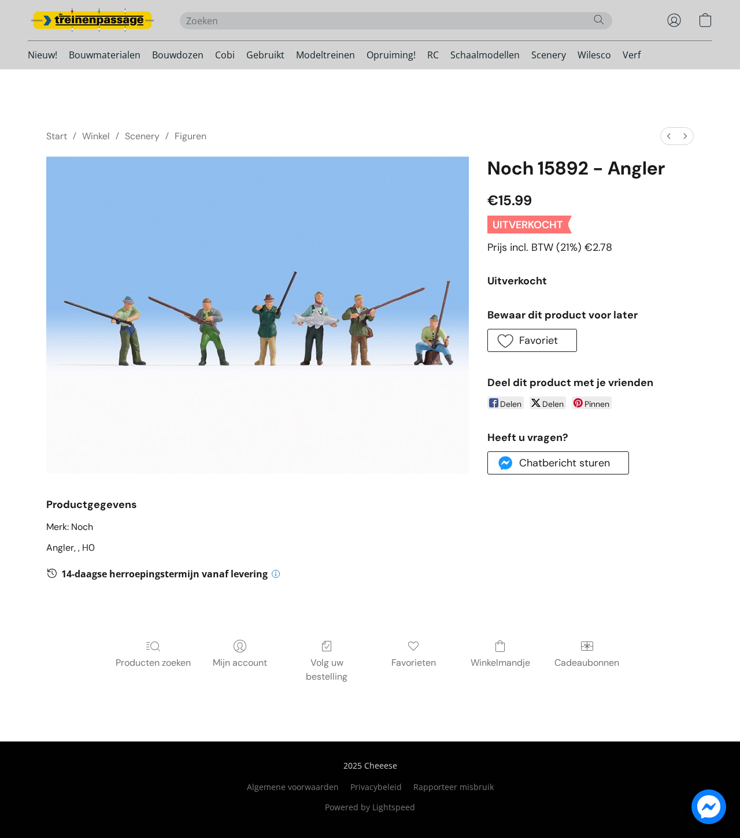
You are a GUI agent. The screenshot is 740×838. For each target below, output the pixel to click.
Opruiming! (391, 55)
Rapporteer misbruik (453, 786)
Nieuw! (42, 55)
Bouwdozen (178, 55)
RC (433, 55)
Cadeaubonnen (586, 663)
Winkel (96, 136)
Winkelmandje (500, 663)
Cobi (225, 55)
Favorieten (413, 663)
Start (56, 136)
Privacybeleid (376, 786)
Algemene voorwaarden (293, 786)
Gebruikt (265, 55)
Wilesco (594, 55)
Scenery (548, 55)
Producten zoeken (153, 663)
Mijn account (240, 663)
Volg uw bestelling (326, 670)
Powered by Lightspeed (370, 807)
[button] (92, 20)
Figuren (190, 136)
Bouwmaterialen (104, 55)
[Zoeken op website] (599, 20)
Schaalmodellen (485, 55)
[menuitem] (669, 136)
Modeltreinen (325, 55)
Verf (632, 55)
